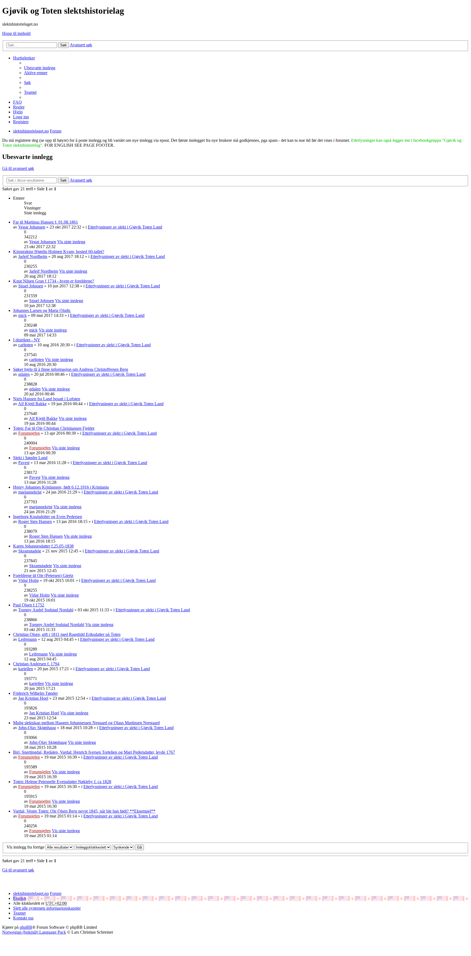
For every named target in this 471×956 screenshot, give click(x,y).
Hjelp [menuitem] (18, 112)
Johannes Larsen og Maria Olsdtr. (42, 310)
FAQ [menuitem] (17, 102)
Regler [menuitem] (19, 107)
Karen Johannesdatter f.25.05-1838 (43, 546)
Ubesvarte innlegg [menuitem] (39, 67)
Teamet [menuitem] (30, 92)
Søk (63, 45)
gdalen (24, 374)
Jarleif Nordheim (32, 256)
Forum (55, 893)
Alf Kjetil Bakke (32, 403)
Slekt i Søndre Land (30, 457)
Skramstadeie (29, 551)
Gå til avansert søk (18, 168)
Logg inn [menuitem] (21, 117)
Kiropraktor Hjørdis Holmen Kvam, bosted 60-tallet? (58, 251)
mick (22, 315)
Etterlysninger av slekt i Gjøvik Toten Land (125, 227)
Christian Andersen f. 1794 (36, 664)
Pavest (23, 462)
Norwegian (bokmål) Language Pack (34, 932)
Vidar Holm (28, 580)
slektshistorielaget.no (31, 893)
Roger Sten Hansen (35, 521)
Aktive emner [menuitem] (35, 72)
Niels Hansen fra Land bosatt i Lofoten (46, 398)
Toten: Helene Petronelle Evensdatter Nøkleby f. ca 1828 (62, 781)
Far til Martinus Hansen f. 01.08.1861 (45, 222)
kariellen (25, 668)
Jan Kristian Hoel (33, 698)
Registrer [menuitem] (21, 121)
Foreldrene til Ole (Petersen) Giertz (43, 575)
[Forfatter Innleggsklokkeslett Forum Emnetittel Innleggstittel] (92, 847)
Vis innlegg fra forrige (26, 847)
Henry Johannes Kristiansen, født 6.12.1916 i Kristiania (61, 487)
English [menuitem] (19, 898)
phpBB (26, 927)
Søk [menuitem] (27, 82)
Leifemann (27, 639)
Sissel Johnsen (30, 286)
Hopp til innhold (16, 33)
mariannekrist (29, 492)
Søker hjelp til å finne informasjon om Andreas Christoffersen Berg (70, 369)
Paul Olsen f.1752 (28, 605)
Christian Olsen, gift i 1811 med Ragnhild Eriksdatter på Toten (66, 634)
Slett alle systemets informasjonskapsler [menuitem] (47, 908)
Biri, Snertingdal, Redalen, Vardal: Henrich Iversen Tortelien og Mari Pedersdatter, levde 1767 (94, 752)
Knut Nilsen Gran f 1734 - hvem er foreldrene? (53, 281)
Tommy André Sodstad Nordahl (45, 610)
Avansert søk (81, 45)
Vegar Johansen (31, 227)
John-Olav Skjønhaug (37, 727)
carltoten (25, 344)
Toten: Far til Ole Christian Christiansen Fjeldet (53, 428)
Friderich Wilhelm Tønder (35, 693)
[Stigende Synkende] (123, 847)
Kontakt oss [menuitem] (23, 918)
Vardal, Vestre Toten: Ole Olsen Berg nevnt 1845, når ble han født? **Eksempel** (84, 811)
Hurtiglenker (24, 58)
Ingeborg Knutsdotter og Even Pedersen (47, 516)
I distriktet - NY (26, 340)
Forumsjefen (29, 433)
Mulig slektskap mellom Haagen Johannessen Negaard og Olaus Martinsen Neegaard (86, 722)
